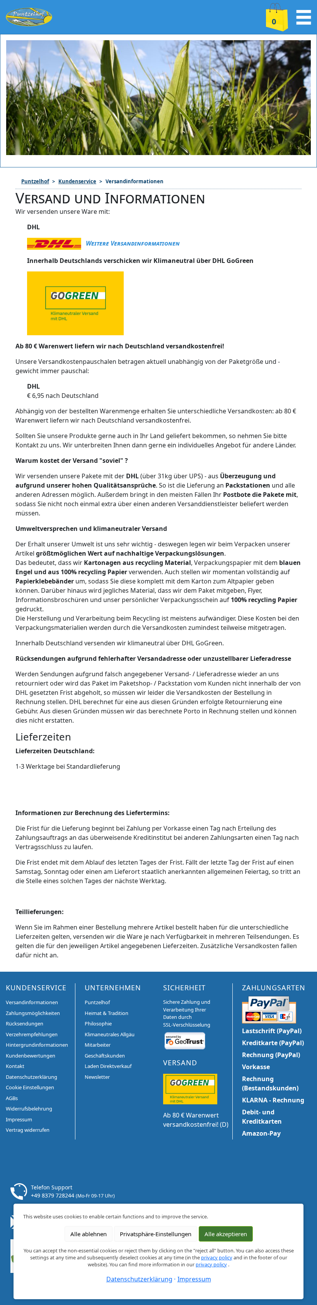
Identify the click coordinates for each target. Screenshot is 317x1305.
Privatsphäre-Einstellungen (155, 1234)
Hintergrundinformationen (37, 1044)
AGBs (12, 1098)
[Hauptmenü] (303, 16)
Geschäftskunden (105, 1055)
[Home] (29, 16)
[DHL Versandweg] (190, 1088)
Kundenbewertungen (30, 1055)
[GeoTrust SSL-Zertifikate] (184, 1040)
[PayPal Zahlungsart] (269, 1009)
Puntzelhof (35, 181)
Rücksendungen (24, 1023)
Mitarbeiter (98, 1044)
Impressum (19, 1119)
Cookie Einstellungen (30, 1087)
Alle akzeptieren (226, 1234)
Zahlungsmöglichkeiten (33, 1013)
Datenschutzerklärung (31, 1076)
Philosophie (98, 1023)
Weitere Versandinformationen (133, 243)
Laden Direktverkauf (108, 1066)
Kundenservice (77, 181)
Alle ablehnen (88, 1234)
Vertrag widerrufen (27, 1129)
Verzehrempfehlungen (32, 1034)
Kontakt (15, 1066)
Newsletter (97, 1076)
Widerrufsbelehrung (29, 1108)
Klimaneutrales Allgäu (110, 1034)
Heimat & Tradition (106, 1013)
